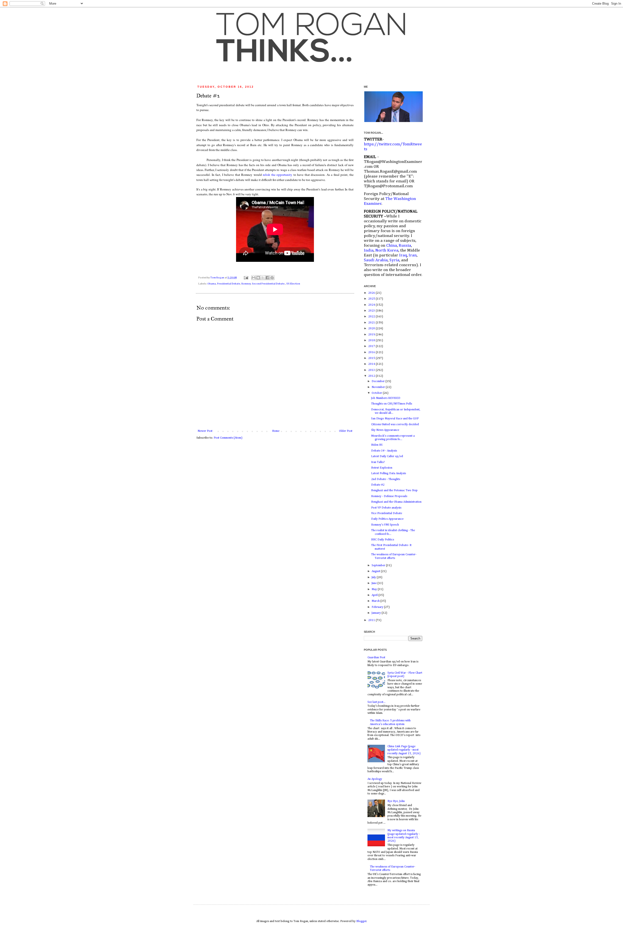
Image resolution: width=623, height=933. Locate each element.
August (376, 571)
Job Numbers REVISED (385, 398)
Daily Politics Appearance (387, 519)
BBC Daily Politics (382, 539)
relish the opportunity (277, 174)
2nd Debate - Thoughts (385, 479)
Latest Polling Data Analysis (388, 473)
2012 (372, 376)
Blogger (361, 921)
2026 (372, 293)
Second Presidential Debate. (268, 284)
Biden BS (377, 444)
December (378, 381)
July (374, 577)
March (376, 601)
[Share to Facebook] (267, 277)
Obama (211, 284)
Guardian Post (376, 657)
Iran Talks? (378, 462)
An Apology (374, 779)
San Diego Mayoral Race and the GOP (395, 418)
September (379, 565)
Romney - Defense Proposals (389, 496)
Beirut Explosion (381, 467)
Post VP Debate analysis (386, 507)
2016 (372, 352)
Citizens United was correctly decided (395, 424)
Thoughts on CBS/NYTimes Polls (391, 403)
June (374, 583)
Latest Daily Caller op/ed (387, 456)
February (378, 607)
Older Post (345, 431)
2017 (372, 346)
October (377, 393)
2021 (372, 322)
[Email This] (253, 277)
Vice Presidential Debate (386, 513)
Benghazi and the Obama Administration (396, 501)
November (379, 387)
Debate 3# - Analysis (384, 450)
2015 (372, 358)
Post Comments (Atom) (228, 437)
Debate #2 (378, 484)
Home (275, 431)
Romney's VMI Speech (385, 524)
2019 (372, 334)
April (375, 595)
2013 (372, 370)
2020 (372, 328)
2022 (372, 316)
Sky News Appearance (385, 430)
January (377, 613)
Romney (246, 284)
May (375, 589)
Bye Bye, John (396, 801)
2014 (372, 364)
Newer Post (205, 431)
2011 (372, 620)
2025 (372, 298)
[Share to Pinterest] (272, 277)
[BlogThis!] (258, 277)
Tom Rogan (217, 277)
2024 (372, 304)
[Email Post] (246, 277)
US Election (293, 284)
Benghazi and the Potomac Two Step (394, 490)
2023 (372, 310)
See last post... (376, 702)
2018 (372, 340)
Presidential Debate (228, 284)
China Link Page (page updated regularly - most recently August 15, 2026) (404, 750)
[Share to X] (262, 277)
